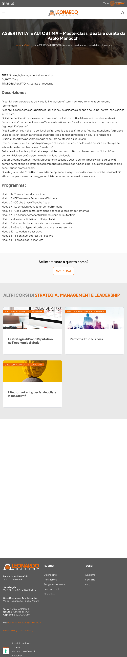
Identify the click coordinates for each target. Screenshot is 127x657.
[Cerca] (123, 13)
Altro (87, 584)
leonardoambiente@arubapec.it (24, 622)
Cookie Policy (26, 630)
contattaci (63, 270)
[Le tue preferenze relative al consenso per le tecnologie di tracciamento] (6, 651)
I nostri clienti (50, 579)
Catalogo (29, 45)
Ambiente (90, 574)
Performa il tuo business (86, 339)
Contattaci (49, 593)
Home (18, 45)
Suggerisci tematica (54, 584)
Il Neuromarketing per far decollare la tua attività (32, 394)
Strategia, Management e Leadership (23, 311)
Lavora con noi (51, 589)
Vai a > (106, 3)
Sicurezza (90, 579)
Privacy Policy (10, 630)
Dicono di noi (50, 574)
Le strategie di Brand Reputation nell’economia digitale (30, 341)
